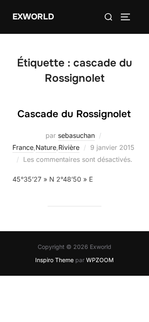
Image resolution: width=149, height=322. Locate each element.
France (23, 147)
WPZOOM (100, 259)
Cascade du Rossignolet (74, 114)
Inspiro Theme (54, 259)
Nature (46, 147)
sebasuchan (76, 135)
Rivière (68, 147)
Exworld (33, 17)
